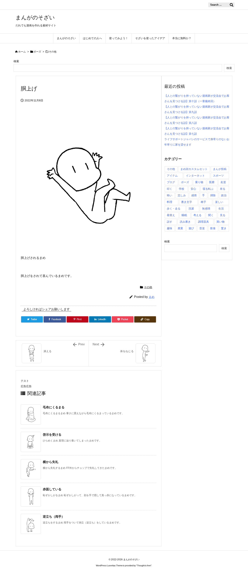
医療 (211, 182)
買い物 (220, 221)
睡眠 (184, 215)
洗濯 (191, 208)
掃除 (213, 195)
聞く (211, 215)
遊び (191, 228)
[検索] (231, 5)
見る (222, 215)
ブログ (171, 182)
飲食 (213, 228)
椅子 (203, 201)
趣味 (169, 228)
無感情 (206, 208)
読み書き (185, 221)
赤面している (52, 489)
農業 (180, 228)
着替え (171, 215)
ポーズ (37, 51)
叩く (169, 188)
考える (197, 215)
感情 (194, 195)
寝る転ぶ (208, 188)
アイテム (172, 175)
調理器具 (203, 221)
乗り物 (199, 182)
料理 (169, 201)
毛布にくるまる (54, 407)
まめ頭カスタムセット (194, 169)
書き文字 (186, 201)
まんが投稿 (219, 169)
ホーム (22, 51)
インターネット (195, 175)
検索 (16, 61)
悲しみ (182, 195)
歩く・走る (173, 208)
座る (222, 188)
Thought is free (144, 565)
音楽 (202, 228)
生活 (221, 208)
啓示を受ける (52, 434)
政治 (223, 195)
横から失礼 (50, 462)
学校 (181, 188)
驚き (223, 228)
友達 (223, 182)
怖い (169, 195)
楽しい (219, 201)
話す (169, 221)
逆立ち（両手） (54, 516)
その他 (52, 51)
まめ (151, 296)
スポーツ (218, 175)
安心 (193, 188)
